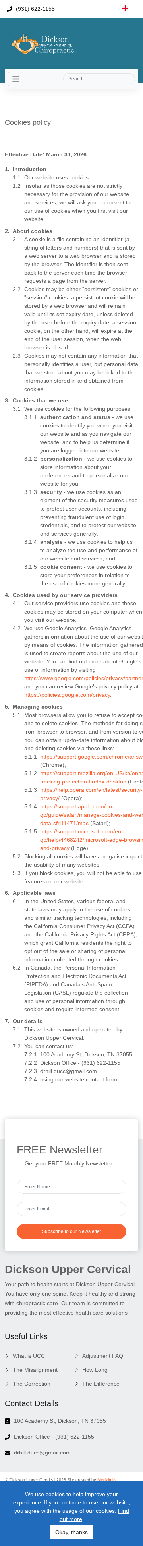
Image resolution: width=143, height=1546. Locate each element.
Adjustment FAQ (102, 1356)
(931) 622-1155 (34, 9)
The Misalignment (35, 1370)
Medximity (107, 1479)
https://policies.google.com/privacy (67, 695)
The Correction (31, 1383)
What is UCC (29, 1356)
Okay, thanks (71, 1532)
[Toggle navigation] (15, 79)
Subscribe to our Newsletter (71, 1231)
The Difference (101, 1383)
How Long (95, 1370)
